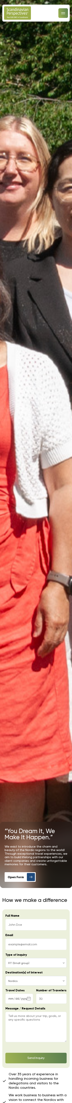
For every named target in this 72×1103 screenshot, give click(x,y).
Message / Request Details (25, 1008)
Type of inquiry (16, 955)
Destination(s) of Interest (24, 972)
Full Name (12, 915)
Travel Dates (15, 990)
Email (9, 935)
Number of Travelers (51, 990)
